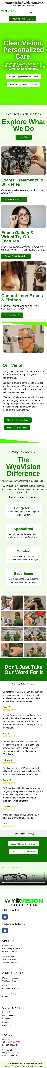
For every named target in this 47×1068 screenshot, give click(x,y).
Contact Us (6, 1025)
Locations (6, 1019)
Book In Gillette (8, 1012)
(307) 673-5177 (14, 1053)
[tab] (23, 684)
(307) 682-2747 (14, 1042)
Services (5, 1022)
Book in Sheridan (9, 1015)
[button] (31, 12)
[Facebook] (5, 917)
